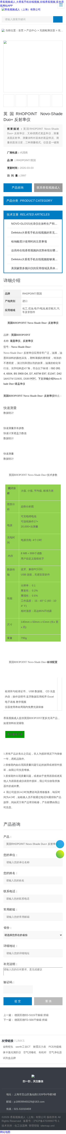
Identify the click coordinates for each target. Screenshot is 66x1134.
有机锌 (42, 1052)
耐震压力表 (39, 1046)
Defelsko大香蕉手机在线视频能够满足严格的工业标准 (34, 259)
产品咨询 (17, 187)
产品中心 (31, 30)
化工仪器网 (20, 1125)
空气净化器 (55, 1052)
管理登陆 (34, 1125)
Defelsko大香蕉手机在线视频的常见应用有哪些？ (34, 232)
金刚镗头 (8, 1046)
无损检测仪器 (47, 30)
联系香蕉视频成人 (48, 187)
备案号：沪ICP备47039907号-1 (41, 1120)
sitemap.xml (47, 1125)
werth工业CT (23, 1046)
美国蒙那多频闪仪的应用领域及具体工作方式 (34, 268)
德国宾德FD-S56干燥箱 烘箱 (30, 1019)
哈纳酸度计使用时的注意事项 (29, 241)
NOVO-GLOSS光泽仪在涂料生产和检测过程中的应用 (34, 223)
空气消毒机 (29, 1052)
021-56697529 (60, 844)
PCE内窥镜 (55, 1046)
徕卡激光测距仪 (12, 1052)
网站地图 (5, 1132)
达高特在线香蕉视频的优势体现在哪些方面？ (34, 250)
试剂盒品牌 (9, 1058)
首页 (20, 30)
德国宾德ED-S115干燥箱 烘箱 (31, 1015)
